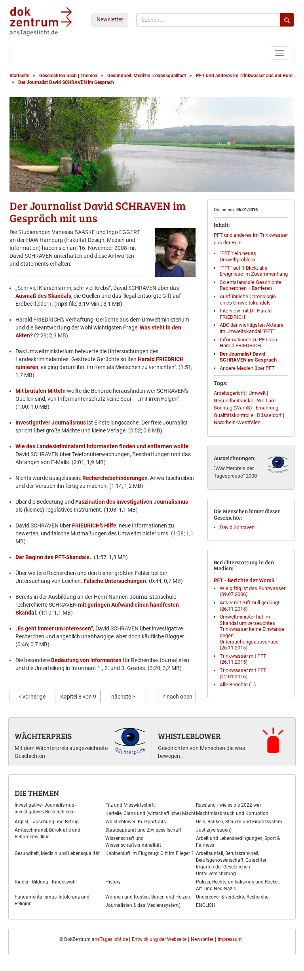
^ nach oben (177, 696)
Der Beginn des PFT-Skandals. (53, 557)
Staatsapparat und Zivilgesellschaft (143, 830)
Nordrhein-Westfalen (237, 422)
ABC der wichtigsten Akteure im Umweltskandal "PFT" (251, 328)
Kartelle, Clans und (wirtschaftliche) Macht (150, 813)
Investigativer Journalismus (50, 422)
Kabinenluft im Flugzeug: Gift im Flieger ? (149, 853)
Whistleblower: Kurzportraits (135, 821)
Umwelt (257, 393)
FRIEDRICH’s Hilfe (94, 525)
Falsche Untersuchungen (115, 581)
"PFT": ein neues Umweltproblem (238, 256)
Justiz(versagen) (214, 830)
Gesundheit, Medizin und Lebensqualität (57, 853)
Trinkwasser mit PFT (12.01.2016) (243, 673)
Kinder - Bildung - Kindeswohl (46, 882)
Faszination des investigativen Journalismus (131, 502)
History (113, 882)
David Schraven (237, 527)
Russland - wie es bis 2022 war (228, 805)
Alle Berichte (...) (238, 684)
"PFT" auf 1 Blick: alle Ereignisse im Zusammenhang (254, 271)
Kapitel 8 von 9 (78, 696)
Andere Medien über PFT (247, 368)
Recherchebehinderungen (115, 478)
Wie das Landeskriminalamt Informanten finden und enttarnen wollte (102, 446)
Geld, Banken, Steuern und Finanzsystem (239, 821)
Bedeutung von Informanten (86, 660)
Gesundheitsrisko (233, 401)
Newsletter (110, 19)
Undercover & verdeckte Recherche (232, 897)
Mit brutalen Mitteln (40, 391)
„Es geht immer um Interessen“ (54, 628)
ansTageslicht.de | (111, 939)
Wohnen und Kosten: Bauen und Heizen (147, 897)
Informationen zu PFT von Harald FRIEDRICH (248, 343)
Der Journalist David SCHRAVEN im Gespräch (248, 357)
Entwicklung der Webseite (159, 939)
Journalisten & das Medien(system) (142, 905)
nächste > (123, 696)
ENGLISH (205, 905)
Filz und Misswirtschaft (130, 805)
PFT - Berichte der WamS (244, 580)
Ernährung (267, 408)
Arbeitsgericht (229, 393)
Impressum (230, 939)
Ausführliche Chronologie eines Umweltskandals (248, 299)
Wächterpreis (43, 735)
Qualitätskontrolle (233, 415)
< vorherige (32, 696)
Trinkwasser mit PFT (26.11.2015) (243, 659)
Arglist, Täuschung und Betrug (47, 821)
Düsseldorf (269, 415)
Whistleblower (189, 735)
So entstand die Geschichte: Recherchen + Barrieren (251, 285)
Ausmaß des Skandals (43, 296)
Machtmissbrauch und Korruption (232, 813)
